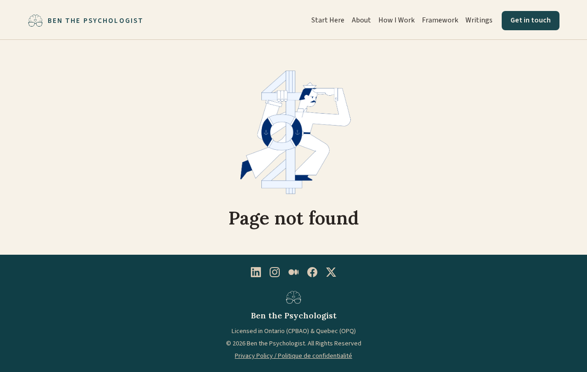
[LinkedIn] (256, 272)
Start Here (327, 20)
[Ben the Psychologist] (293, 296)
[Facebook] (312, 272)
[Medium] (293, 272)
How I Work (396, 20)
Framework (440, 20)
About (361, 20)
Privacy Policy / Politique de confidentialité (293, 356)
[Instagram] (275, 272)
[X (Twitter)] (331, 272)
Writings (479, 20)
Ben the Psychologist (96, 21)
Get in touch (530, 20)
